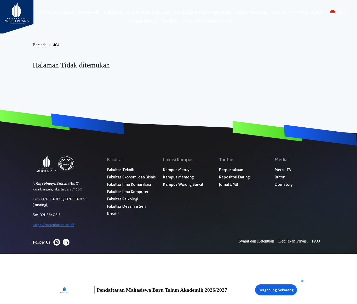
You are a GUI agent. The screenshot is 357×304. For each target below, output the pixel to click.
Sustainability (142, 21)
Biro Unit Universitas (147, 12)
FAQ (316, 241)
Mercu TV (283, 169)
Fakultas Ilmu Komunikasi (129, 184)
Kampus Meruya (177, 169)
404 (56, 45)
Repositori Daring (234, 177)
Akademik (88, 12)
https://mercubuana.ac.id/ (53, 224)
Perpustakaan (231, 169)
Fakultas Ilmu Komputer (127, 191)
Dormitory (284, 184)
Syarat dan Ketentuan (256, 241)
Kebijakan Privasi (293, 241)
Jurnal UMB (228, 184)
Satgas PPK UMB (289, 12)
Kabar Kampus (251, 12)
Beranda (40, 45)
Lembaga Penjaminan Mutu (203, 12)
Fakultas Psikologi (122, 199)
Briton (280, 177)
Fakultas (113, 12)
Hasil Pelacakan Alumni (207, 21)
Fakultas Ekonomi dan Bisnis (131, 177)
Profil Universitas (56, 12)
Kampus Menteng (178, 177)
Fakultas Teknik (120, 169)
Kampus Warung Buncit (183, 184)
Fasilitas (170, 21)
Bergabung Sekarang (275, 290)
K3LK (317, 12)
